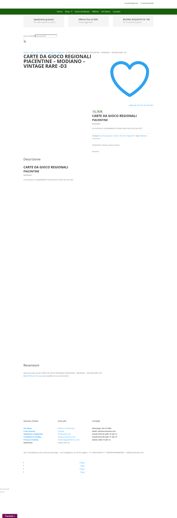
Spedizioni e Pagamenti (33, 434)
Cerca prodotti (29, 36)
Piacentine (96, 138)
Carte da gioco (50, 52)
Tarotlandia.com (64, 434)
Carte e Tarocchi (36, 52)
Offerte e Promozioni (66, 428)
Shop (67, 12)
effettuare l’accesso (35, 376)
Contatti (116, 12)
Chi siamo (27, 428)
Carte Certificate (82, 12)
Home (59, 12)
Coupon (61, 431)
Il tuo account (29, 431)
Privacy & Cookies (30, 440)
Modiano (143, 136)
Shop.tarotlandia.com (66, 437)
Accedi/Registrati (131, 3)
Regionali (61, 52)
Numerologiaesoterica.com (68, 440)
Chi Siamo (105, 12)
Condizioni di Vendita (32, 437)
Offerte (95, 12)
